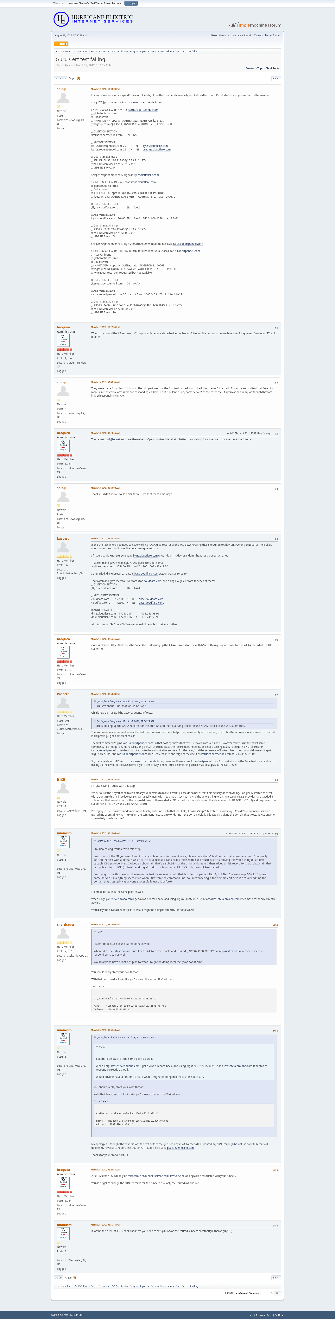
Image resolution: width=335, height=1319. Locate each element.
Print (276, 78)
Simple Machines (77, 1315)
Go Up (58, 1277)
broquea (63, 327)
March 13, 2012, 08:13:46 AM (105, 432)
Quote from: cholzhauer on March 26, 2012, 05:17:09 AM (126, 1037)
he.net (238, 1144)
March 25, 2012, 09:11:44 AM (105, 833)
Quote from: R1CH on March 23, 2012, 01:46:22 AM (123, 841)
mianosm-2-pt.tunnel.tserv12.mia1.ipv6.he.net (156, 1176)
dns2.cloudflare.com (151, 599)
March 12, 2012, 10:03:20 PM (105, 88)
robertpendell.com (206, 761)
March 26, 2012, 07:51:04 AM (105, 1030)
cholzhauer (65, 924)
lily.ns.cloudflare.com (155, 146)
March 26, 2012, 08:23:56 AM (105, 1169)
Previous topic (254, 68)
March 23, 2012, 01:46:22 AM (105, 779)
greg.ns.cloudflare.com (157, 149)
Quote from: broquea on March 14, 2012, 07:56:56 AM (125, 701)
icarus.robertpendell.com (146, 102)
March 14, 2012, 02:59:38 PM (105, 693)
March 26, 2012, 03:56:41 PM (105, 1224)
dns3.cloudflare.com (151, 602)
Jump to (229, 1292)
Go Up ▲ (279, 1315)
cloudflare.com (152, 581)
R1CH (61, 779)
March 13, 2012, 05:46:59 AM (105, 382)
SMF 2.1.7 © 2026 (59, 1315)
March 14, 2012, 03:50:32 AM (105, 538)
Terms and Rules (264, 1315)
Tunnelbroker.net (263, 35)
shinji (61, 89)
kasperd (63, 538)
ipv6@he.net (112, 439)
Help (251, 1315)
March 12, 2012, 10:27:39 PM (105, 327)
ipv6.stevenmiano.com (119, 899)
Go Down (60, 78)
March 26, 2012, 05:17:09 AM (105, 924)
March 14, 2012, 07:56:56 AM (105, 638)
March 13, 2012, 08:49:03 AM (105, 487)
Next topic (272, 68)
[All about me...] (58, 864)
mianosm (64, 833)
